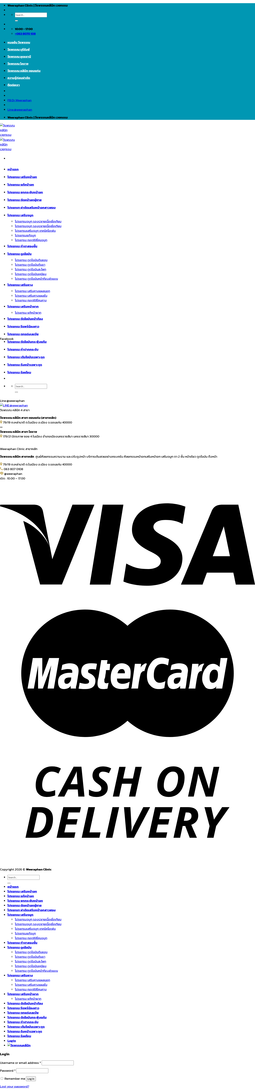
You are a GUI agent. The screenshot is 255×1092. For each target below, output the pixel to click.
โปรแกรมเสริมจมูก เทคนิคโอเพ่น (35, 230)
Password (7, 1070)
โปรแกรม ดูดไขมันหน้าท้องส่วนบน (36, 278)
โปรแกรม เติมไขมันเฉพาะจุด (26, 1026)
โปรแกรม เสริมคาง (20, 285)
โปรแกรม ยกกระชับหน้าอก (25, 192)
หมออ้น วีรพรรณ (18, 42)
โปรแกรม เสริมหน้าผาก (23, 306)
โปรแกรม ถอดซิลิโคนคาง (31, 300)
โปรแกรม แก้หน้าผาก (28, 312)
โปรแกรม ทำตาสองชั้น (22, 246)
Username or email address (20, 1062)
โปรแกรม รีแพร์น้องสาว (23, 326)
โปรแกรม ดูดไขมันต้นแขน (31, 260)
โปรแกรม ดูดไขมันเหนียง (30, 274)
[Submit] (16, 20)
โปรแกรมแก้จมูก (25, 235)
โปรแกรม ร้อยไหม (19, 1036)
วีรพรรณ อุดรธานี (19, 56)
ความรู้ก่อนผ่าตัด (18, 78)
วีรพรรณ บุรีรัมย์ (18, 49)
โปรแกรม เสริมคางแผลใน (31, 295)
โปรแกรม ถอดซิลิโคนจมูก (31, 240)
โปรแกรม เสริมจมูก (20, 215)
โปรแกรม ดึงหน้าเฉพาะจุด (24, 1031)
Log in (30, 1079)
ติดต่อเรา (13, 85)
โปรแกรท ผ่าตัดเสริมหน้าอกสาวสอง (31, 207)
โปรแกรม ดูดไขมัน (19, 254)
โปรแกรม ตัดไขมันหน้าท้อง (25, 319)
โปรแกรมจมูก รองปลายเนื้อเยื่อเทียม (38, 221)
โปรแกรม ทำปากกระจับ (22, 1022)
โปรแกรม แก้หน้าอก (20, 184)
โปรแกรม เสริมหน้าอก (22, 177)
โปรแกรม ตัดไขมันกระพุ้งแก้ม (27, 1017)
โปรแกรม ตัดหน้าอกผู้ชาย (24, 200)
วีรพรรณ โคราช (17, 63)
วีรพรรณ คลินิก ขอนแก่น (24, 70)
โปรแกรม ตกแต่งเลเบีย (23, 334)
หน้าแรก (13, 169)
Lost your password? (14, 1086)
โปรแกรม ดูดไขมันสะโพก (30, 269)
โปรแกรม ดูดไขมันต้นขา (30, 264)
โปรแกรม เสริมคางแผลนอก (32, 291)
